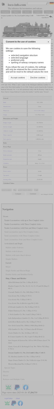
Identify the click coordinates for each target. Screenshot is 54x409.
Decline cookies (37, 77)
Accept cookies (18, 77)
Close (48, 41)
